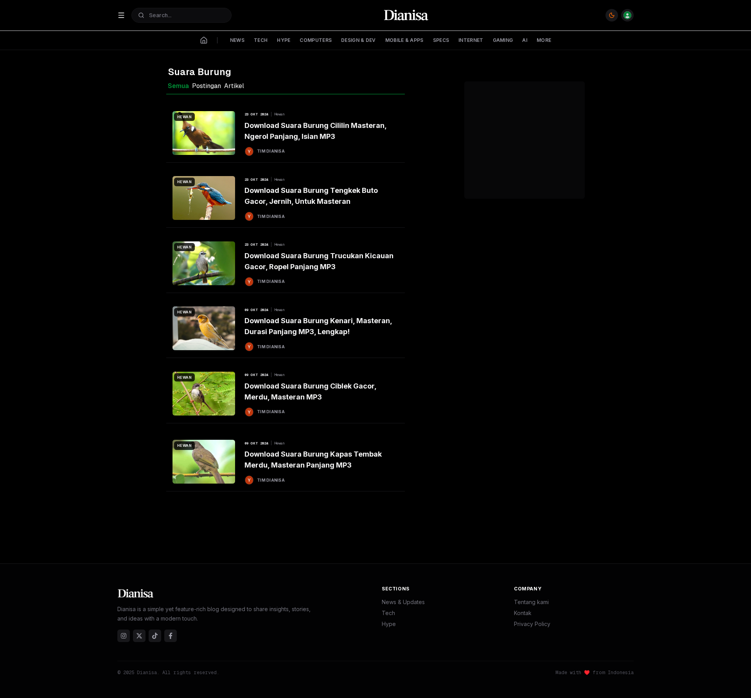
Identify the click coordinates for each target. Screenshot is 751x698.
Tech (388, 613)
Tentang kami (531, 602)
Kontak (523, 613)
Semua (178, 86)
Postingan (206, 86)
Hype (389, 624)
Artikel (234, 86)
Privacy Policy (532, 624)
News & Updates (403, 602)
